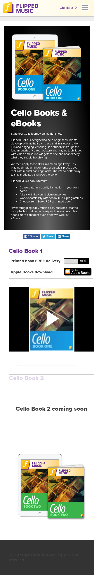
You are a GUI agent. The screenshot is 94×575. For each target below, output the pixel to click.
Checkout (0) (69, 8)
